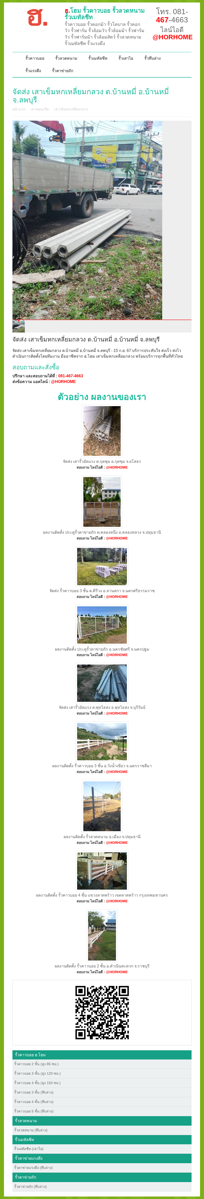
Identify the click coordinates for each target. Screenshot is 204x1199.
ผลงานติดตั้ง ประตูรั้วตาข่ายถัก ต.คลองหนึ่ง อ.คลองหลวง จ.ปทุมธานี (102, 532)
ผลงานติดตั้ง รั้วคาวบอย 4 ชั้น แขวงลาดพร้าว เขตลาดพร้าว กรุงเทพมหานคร (102, 895)
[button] (102, 1012)
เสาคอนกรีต (40, 109)
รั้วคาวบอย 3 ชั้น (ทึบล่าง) (33, 1092)
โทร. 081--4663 (172, 15)
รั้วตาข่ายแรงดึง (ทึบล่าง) (33, 1168)
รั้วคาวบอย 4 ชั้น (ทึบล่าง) (33, 1102)
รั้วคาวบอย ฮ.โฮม (30, 1055)
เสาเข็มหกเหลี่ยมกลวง (71, 109)
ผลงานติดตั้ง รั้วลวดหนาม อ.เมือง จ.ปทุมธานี (102, 837)
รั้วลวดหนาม (66, 58)
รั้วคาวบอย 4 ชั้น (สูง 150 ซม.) (37, 1083)
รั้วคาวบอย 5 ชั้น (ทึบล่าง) (33, 1111)
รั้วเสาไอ (125, 58)
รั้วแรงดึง (33, 71)
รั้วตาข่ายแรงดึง (29, 1158)
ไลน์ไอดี (173, 33)
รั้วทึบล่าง (152, 58)
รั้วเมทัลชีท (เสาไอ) (29, 1149)
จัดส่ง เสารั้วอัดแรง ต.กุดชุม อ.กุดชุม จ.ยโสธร (102, 461)
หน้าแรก (18, 109)
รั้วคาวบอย (34, 58)
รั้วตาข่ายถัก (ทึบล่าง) (30, 1187)
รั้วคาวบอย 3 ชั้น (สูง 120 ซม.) (37, 1073)
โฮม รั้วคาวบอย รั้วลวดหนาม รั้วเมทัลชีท (105, 13)
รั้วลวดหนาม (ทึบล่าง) (31, 1130)
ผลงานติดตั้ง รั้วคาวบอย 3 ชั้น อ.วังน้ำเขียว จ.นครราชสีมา (102, 766)
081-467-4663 (70, 376)
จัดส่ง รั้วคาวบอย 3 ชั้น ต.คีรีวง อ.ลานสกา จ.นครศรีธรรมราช (102, 591)
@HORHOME (63, 382)
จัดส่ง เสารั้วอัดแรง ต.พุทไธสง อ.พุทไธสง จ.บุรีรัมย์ (102, 707)
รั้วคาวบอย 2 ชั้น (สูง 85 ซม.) (36, 1064)
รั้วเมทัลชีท (97, 58)
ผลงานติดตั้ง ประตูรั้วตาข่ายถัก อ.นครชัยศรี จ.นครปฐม (102, 649)
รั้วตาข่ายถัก (62, 71)
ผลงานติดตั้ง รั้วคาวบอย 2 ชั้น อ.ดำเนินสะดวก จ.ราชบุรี (102, 966)
